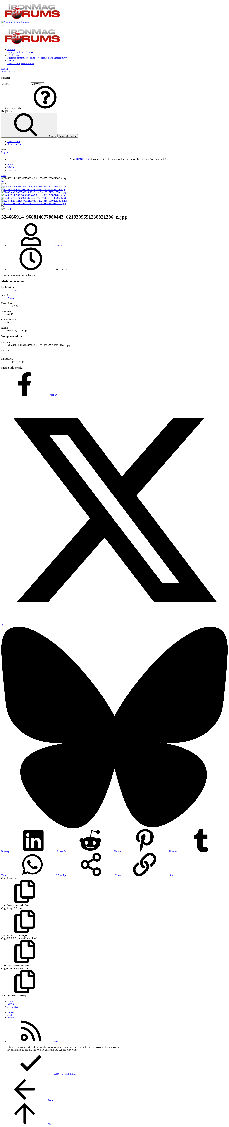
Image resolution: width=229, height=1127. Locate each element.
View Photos (13, 63)
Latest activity (60, 57)
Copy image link (9, 878)
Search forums (26, 52)
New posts (12, 52)
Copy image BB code (12, 908)
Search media (27, 63)
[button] (45, 108)
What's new (13, 55)
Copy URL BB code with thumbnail (19, 938)
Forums (11, 49)
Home (10, 1017)
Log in (4, 152)
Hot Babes (12, 290)
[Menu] (2, 25)
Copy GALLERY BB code (14, 968)
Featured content (15, 57)
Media (10, 60)
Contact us (12, 1012)
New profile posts (44, 57)
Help (9, 1014)
